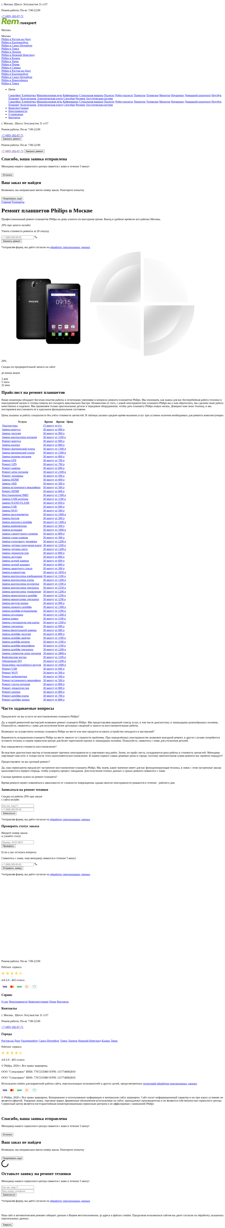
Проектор (140, 95)
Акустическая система (99, 98)
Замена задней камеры (15, 560)
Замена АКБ (9, 483)
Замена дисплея (11, 433)
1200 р (60, 541)
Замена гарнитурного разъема (20, 533)
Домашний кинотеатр (198, 95)
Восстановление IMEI (15, 495)
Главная (6, 201)
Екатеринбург (29, 1040)
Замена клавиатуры (13, 572)
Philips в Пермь (10, 64)
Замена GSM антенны (15, 498)
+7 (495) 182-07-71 (12, 16)
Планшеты (18, 201)
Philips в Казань (10, 58)
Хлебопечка (28, 95)
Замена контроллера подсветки (20, 583)
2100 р (60, 471)
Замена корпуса (11, 429)
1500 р (60, 495)
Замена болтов (10, 518)
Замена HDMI (10, 479)
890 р (60, 634)
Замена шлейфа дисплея (16, 634)
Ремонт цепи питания (15, 471)
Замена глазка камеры (15, 537)
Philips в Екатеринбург (14, 42)
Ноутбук (216, 95)
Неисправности (17, 111)
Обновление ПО (12, 661)
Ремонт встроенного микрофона (21, 680)
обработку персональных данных (70, 247)
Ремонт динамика (12, 475)
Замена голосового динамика (19, 541)
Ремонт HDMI (10, 491)
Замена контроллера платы (18, 579)
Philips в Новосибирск (14, 80)
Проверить (8, 846)
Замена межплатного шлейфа (19, 595)
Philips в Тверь (10, 61)
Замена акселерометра (15, 514)
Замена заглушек (12, 556)
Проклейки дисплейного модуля (21, 664)
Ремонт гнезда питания (16, 684)
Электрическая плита (50, 98)
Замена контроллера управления (21, 591)
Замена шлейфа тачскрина (17, 649)
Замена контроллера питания (19, 437)
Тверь (114, 1040)
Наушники (177, 95)
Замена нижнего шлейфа (17, 606)
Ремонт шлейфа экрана (16, 699)
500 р (60, 475)
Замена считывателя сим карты (20, 622)
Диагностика (10, 425)
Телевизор (152, 95)
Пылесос (109, 95)
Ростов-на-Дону (11, 1040)
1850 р (60, 572)
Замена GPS (9, 460)
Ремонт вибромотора (14, 676)
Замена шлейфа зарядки (16, 637)
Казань (106, 1040)
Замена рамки (10, 618)
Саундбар (69, 98)
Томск (64, 1040)
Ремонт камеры (11, 468)
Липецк (73, 1040)
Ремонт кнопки (11, 691)
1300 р (60, 448)
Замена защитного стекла (17, 568)
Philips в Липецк (11, 51)
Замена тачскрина (12, 626)
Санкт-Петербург (49, 1040)
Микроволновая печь (49, 95)
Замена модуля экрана (15, 603)
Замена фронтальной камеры (19, 630)
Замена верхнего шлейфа (17, 522)
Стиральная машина (91, 95)
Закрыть (7, 1224)
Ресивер (80, 98)
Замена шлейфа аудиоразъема (19, 610)
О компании (15, 114)
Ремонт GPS (9, 464)
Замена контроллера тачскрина (20, 587)
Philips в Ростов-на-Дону (16, 39)
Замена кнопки (11, 444)
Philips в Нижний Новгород (18, 54)
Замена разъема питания (16, 456)
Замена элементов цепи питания (21, 653)
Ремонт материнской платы (18, 448)
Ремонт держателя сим (15, 688)
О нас (4, 1001)
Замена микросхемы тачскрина (20, 599)
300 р (60, 537)
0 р (58, 425)
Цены (52, 1001)
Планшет (13, 98)
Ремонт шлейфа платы (15, 695)
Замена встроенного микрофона (21, 487)
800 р (60, 444)
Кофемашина (70, 95)
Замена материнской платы (18, 452)
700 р (60, 460)
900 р (60, 429)
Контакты (14, 117)
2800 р (60, 653)
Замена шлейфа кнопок (16, 641)
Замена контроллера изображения (22, 576)
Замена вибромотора (14, 525)
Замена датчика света (15, 549)
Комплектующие (18, 107)
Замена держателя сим (15, 552)
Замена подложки (12, 614)
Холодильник (28, 98)
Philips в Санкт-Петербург (17, 45)
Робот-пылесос (124, 95)
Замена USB (9, 506)
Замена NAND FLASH (15, 502)
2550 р (60, 587)
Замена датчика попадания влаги (22, 545)
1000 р (60, 514)
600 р (60, 468)
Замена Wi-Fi (9, 510)
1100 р (60, 545)
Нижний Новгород (89, 1040)
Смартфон (14, 95)
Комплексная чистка (14, 657)
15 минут (48, 425)
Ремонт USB (9, 668)
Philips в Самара (11, 67)
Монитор (164, 95)
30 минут (48, 429)
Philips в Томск (10, 48)
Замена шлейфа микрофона (18, 645)
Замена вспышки (12, 529)
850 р (60, 502)
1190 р (60, 437)
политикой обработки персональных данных (170, 1083)
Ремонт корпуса (11, 441)
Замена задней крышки (16, 564)
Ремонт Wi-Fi (10, 672)
